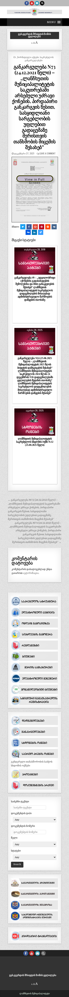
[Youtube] (32, 3)
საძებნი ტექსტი (20, 801)
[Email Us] (37, 3)
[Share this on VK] (54, 226)
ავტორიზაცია (31, 573)
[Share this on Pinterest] (41, 226)
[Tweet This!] (22, 226)
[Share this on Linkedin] (34, 232)
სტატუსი (16, 850)
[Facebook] (26, 3)
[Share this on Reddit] (47, 226)
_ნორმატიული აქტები (28, 57)
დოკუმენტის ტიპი (21, 813)
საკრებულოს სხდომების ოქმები (35, 421)
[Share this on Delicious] (40, 232)
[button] (51, 22)
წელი (14, 837)
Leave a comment (47, 153)
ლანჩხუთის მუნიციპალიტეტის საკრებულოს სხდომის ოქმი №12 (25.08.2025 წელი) (34, 441)
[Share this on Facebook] (29, 226)
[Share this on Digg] (28, 232)
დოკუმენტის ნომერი (23, 826)
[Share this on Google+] (35, 226)
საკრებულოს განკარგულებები (39, 58)
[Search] (42, 3)
